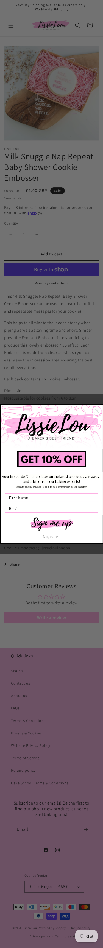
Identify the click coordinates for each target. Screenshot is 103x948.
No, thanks (51, 536)
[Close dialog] (96, 410)
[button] (51, 523)
